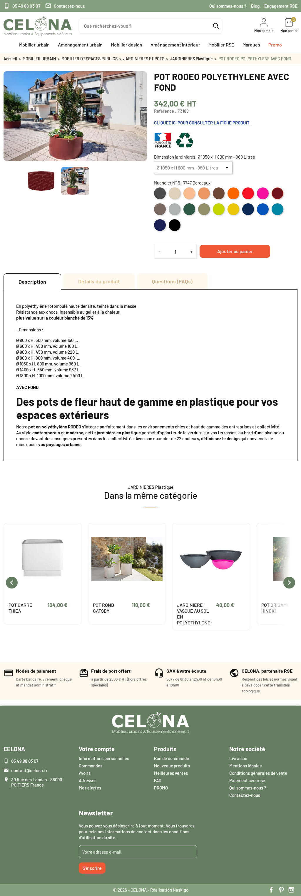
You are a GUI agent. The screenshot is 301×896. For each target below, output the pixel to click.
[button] (34, 45)
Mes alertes (90, 787)
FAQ (157, 780)
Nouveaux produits (172, 765)
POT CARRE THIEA (20, 608)
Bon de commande (171, 758)
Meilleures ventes (171, 773)
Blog (255, 6)
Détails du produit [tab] (99, 281)
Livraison (238, 758)
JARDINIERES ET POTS (143, 58)
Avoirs (85, 773)
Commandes (90, 765)
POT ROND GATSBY (103, 608)
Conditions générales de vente (258, 773)
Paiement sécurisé (247, 780)
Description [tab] (32, 281)
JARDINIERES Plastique (191, 58)
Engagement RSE (280, 6)
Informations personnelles (104, 758)
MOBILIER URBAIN (39, 58)
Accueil (10, 58)
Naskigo (180, 889)
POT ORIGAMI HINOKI (274, 608)
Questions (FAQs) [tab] (172, 281)
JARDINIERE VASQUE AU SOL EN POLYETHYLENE (193, 613)
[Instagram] (291, 890)
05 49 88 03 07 (22, 6)
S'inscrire (92, 868)
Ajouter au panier (235, 251)
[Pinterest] (281, 890)
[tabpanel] (150, 375)
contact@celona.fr (29, 770)
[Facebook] (271, 890)
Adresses (87, 780)
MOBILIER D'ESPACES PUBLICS (89, 58)
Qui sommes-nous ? (227, 6)
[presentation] (12, 583)
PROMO (161, 787)
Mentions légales (245, 765)
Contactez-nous (65, 6)
